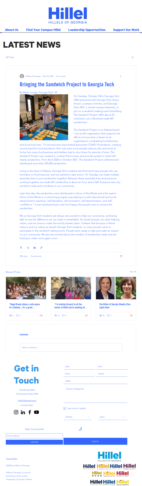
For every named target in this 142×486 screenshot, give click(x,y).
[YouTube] (36, 412)
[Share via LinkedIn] (34, 247)
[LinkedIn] (23, 412)
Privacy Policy (11, 458)
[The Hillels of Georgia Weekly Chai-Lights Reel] (116, 288)
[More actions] (120, 76)
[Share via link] (41, 247)
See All (133, 271)
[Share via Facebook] (21, 247)
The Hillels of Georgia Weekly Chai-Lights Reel (115, 306)
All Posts (10, 57)
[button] (42, 29)
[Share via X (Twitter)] (27, 247)
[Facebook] (30, 412)
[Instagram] (16, 412)
